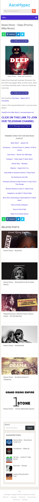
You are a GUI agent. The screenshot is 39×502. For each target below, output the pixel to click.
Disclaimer (22, 497)
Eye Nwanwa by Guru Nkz (19, 177)
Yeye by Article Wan (19, 209)
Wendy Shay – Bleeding (19, 164)
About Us (5, 497)
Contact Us (16, 499)
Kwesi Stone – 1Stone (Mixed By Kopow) (19, 409)
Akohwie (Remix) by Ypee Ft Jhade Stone (19, 189)
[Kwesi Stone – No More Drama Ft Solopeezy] (19, 366)
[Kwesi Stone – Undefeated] (19, 334)
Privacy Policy (32, 497)
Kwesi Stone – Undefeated (14, 345)
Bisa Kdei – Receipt (20, 466)
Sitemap (24, 499)
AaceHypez (19, 4)
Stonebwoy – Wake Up (21, 449)
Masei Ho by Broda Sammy (19, 214)
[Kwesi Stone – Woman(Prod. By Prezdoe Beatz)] (19, 271)
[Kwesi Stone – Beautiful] (19, 239)
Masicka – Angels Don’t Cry (19, 168)
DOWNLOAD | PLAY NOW (20, 41)
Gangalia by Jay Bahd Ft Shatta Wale (19, 193)
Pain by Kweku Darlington (19, 205)
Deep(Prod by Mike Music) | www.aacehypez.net (18, 112)
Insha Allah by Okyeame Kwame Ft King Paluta (19, 173)
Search (7, 425)
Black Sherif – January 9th (19, 143)
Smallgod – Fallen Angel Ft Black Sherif (19, 159)
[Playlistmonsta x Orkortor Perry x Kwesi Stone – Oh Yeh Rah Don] (19, 302)
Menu (4, 17)
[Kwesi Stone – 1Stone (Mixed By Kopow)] (19, 397)
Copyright (14, 497)
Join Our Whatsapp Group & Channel (19, 126)
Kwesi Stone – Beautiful (13, 251)
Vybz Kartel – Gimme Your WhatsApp (19, 155)
